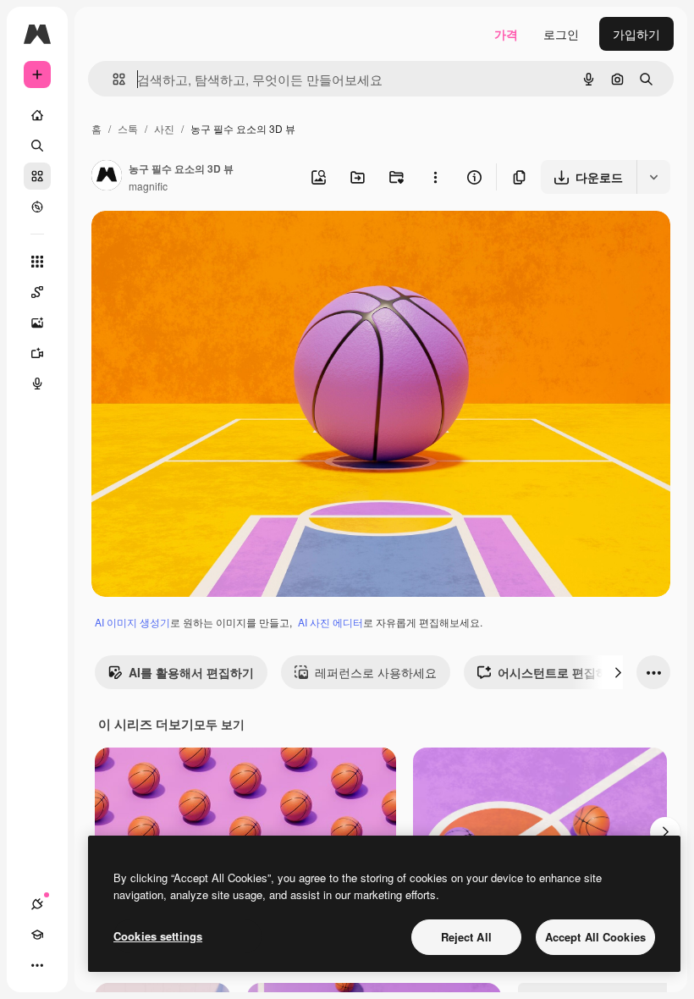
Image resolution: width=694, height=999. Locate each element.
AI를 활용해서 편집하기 (191, 672)
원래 (188, 243)
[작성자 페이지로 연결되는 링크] (106, 177)
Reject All (466, 937)
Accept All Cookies (595, 937)
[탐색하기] (37, 206)
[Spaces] (37, 292)
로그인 (561, 33)
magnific (148, 186)
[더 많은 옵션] (435, 177)
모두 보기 (219, 723)
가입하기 (636, 33)
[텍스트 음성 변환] (37, 383)
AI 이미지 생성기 (132, 622)
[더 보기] (37, 965)
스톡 (128, 128)
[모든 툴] (37, 261)
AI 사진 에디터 (330, 622)
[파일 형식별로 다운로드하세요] (653, 177)
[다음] (618, 672)
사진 (164, 128)
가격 (506, 33)
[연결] (37, 904)
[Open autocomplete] (112, 79)
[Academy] (37, 934)
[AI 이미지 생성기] (37, 322)
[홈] (37, 115)
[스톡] (37, 176)
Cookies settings (157, 936)
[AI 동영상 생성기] (37, 353)
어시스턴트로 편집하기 (559, 672)
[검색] (37, 145)
